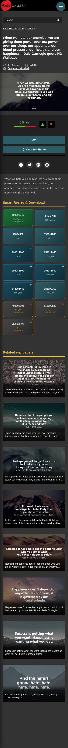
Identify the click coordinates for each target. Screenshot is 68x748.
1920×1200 (18, 252)
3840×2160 (50, 288)
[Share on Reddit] (47, 164)
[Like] (42, 124)
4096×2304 (18, 305)
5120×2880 (50, 305)
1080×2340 (18, 215)
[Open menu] (60, 6)
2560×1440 (50, 252)
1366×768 (50, 216)
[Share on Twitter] (29, 164)
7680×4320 (18, 324)
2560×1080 (50, 270)
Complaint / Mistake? (18, 68)
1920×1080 (50, 234)
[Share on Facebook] (21, 164)
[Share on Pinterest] (38, 164)
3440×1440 (18, 288)
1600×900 (18, 234)
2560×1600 (18, 270)
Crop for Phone (36, 149)
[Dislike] (51, 124)
